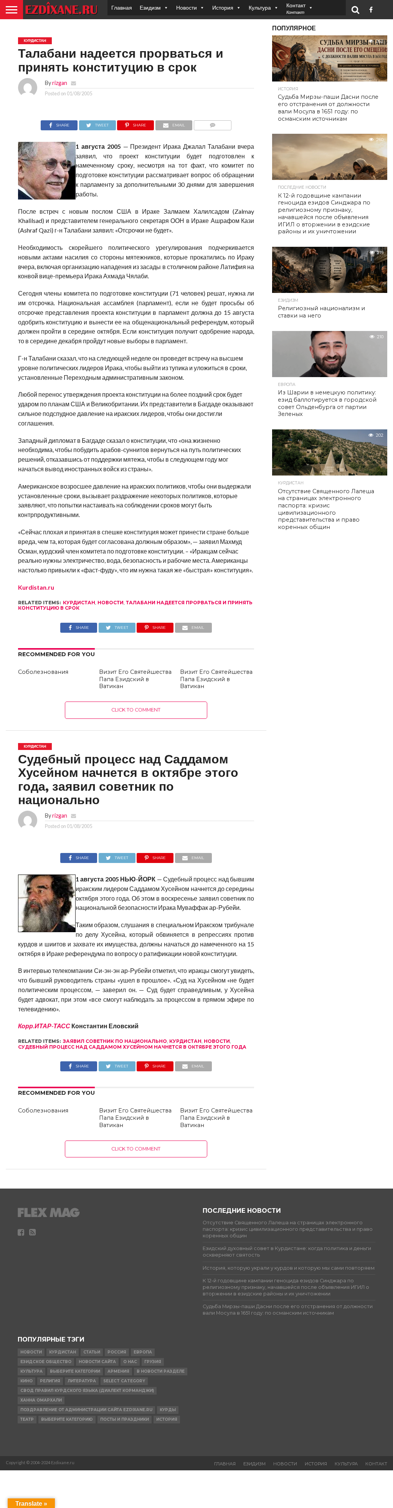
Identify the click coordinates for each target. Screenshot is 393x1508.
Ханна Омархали (41, 1400)
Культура (260, 7)
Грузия (152, 1361)
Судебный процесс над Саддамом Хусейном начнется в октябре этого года (132, 1047)
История (222, 7)
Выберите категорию (67, 1419)
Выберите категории (75, 1371)
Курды (168, 1409)
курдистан (79, 602)
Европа (143, 1352)
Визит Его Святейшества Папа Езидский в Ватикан (135, 679)
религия (50, 1380)
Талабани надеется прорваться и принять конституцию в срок (135, 605)
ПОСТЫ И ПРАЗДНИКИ (124, 1419)
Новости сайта (97, 1361)
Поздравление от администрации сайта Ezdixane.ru (86, 1409)
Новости (186, 7)
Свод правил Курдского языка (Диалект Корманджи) (87, 1390)
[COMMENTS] (212, 123)
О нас (130, 1361)
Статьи (91, 1352)
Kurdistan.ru (36, 587)
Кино (26, 1380)
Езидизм (150, 7)
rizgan (59, 83)
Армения (118, 1371)
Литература (82, 1380)
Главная (121, 7)
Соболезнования (43, 671)
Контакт (376, 1463)
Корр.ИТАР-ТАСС (44, 1025)
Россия (116, 1352)
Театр (27, 1419)
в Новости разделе (161, 1371)
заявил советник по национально (115, 1041)
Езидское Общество (45, 1361)
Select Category (124, 1380)
